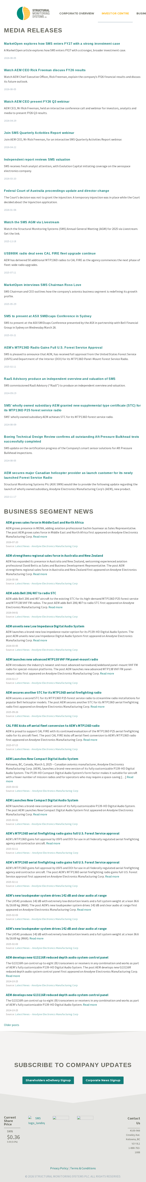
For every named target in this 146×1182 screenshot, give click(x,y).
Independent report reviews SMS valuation (37, 159)
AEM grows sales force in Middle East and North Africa (45, 522)
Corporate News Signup (103, 1080)
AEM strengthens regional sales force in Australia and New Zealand (54, 556)
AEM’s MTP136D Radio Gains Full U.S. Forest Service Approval (53, 347)
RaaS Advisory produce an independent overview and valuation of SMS (60, 378)
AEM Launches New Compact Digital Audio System (42, 759)
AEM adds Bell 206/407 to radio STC (31, 593)
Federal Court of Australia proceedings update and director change (56, 190)
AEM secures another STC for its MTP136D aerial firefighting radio (54, 692)
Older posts (11, 1025)
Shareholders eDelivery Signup (48, 1080)
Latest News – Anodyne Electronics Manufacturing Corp (46, 790)
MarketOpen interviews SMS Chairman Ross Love (42, 285)
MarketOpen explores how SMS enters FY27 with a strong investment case (62, 43)
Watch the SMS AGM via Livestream (31, 222)
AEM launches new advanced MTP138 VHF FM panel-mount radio (52, 659)
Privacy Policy (59, 1168)
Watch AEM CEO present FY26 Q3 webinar (37, 101)
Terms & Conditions (83, 1168)
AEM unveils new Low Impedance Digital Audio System (45, 626)
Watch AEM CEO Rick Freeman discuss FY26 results (45, 70)
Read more (40, 536)
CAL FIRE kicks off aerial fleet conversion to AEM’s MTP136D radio (53, 726)
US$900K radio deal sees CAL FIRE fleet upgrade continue (50, 253)
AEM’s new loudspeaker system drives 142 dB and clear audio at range (56, 895)
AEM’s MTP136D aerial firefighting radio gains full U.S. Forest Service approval (62, 833)
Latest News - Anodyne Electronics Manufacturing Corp (46, 546)
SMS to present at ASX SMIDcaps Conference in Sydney (48, 316)
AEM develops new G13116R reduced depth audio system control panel (57, 957)
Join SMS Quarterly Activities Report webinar (39, 132)
